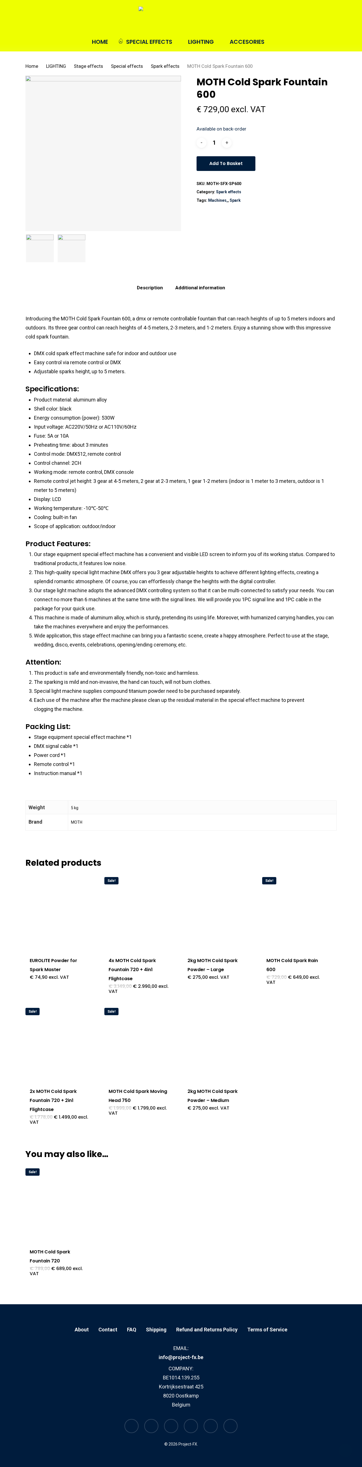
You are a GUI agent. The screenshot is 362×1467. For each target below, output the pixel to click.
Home (31, 66)
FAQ (131, 1330)
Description (150, 287)
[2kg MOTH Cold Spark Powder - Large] (217, 911)
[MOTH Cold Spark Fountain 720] (60, 1203)
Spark (235, 200)
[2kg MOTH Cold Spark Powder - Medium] (217, 1042)
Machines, (218, 200)
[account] (319, 19)
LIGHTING (56, 66)
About (82, 1330)
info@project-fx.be (181, 1357)
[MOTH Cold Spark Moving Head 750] (139, 1042)
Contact (107, 1330)
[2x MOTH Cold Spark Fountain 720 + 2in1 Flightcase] (60, 1042)
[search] (304, 19)
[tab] (150, 288)
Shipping (156, 1330)
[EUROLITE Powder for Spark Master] (60, 911)
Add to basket (226, 163)
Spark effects (165, 66)
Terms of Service (267, 1330)
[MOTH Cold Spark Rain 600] (296, 911)
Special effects (127, 66)
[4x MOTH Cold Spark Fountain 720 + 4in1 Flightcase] (139, 911)
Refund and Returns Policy (207, 1330)
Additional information (200, 287)
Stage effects (88, 66)
